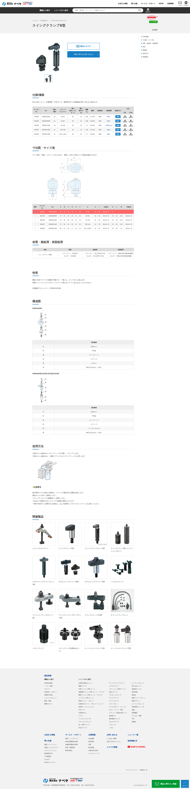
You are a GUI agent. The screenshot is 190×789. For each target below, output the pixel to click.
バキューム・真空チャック (117, 689)
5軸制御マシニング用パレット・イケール (91, 692)
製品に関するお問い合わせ (83, 54)
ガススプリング (114, 721)
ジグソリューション (50, 750)
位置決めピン (83, 713)
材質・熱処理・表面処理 (150, 43)
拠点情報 (91, 747)
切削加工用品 (48, 695)
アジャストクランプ (58, 20)
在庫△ (109, 121)
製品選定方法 (48, 753)
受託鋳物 (134, 692)
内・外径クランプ (84, 724)
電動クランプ (83, 686)
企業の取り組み (93, 750)
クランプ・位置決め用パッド (118, 713)
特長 (144, 47)
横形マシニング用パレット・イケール (90, 695)
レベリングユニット (50, 698)
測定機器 (134, 713)
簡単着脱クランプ (114, 718)
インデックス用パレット (86, 698)
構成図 (145, 50)
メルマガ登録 (112, 747)
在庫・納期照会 (70, 747)
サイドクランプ (114, 698)
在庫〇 (109, 116)
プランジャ (112, 724)
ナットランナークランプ (116, 683)
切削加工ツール (137, 689)
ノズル (111, 727)
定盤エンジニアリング (51, 747)
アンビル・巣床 (137, 716)
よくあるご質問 (111, 738)
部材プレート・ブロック (86, 701)
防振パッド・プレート (139, 698)
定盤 (133, 710)
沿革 (89, 744)
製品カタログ (85, 46)
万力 (133, 718)
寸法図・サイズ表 (148, 40)
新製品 (134, 721)
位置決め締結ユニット (85, 683)
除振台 (134, 695)
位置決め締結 (48, 683)
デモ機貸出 (47, 756)
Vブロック (82, 710)
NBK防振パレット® (138, 707)
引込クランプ (83, 727)
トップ (34, 20)
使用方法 (145, 53)
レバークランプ (114, 701)
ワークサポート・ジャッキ (117, 707)
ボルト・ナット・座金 (116, 710)
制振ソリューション (50, 744)
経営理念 (91, 741)
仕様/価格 (146, 36)
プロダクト (44, 20)
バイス (81, 716)
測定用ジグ (112, 716)
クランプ (47, 689)
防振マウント (136, 701)
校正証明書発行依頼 (71, 741)
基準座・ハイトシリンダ (86, 707)
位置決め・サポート (50, 692)
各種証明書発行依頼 (71, 744)
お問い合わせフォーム (114, 741)
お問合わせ (108, 125)
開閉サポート (48, 704)
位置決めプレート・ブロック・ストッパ (91, 704)
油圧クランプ (113, 692)
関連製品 (145, 57)
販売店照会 (68, 750)
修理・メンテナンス (71, 738)
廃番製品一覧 (143, 770)
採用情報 (131, 741)
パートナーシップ (94, 753)
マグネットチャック (115, 695)
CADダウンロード (50, 762)
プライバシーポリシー (132, 770)
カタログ (47, 759)
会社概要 (91, 738)
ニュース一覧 (133, 735)
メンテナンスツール (85, 718)
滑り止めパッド (137, 686)
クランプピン (113, 704)
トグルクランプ (114, 686)
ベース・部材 (48, 686)
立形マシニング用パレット (87, 689)
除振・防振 (47, 701)
